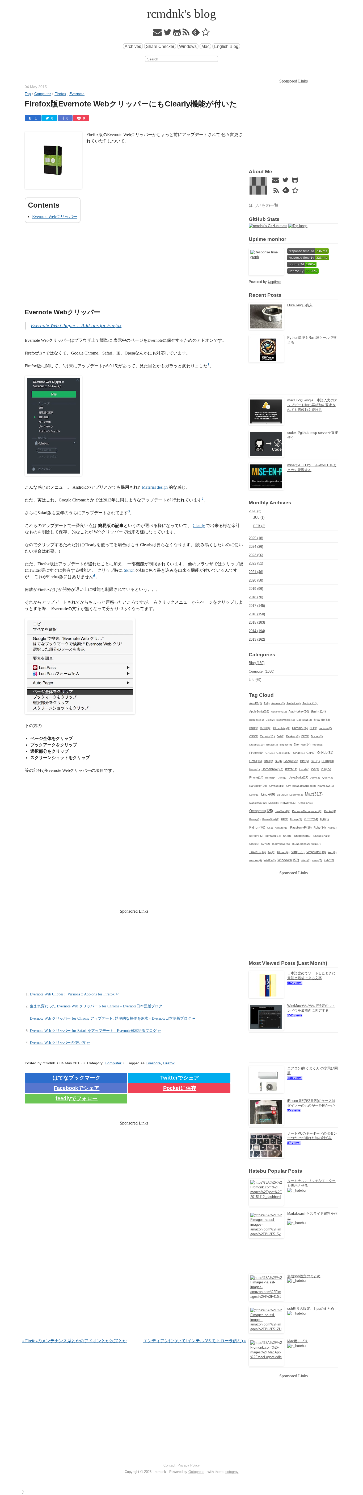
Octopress (196, 1472)
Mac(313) (314, 794)
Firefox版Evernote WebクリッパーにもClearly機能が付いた (131, 104)
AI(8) (266, 703)
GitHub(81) (325, 753)
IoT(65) (326, 769)
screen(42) (256, 835)
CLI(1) (313, 728)
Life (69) (255, 680)
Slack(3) (254, 843)
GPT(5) (304, 761)
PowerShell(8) (270, 819)
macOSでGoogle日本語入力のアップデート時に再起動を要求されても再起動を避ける (312, 405)
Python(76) (257, 827)
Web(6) (332, 852)
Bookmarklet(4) (285, 719)
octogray (232, 1472)
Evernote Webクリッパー (54, 216)
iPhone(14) (256, 777)
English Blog (226, 46)
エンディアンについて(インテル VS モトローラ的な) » (194, 1341)
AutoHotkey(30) (299, 711)
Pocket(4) (330, 811)
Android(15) (310, 703)
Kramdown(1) (326, 785)
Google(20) (291, 761)
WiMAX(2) (270, 860)
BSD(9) (253, 728)
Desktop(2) (292, 736)
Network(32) (288, 802)
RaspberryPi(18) (301, 827)
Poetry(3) (254, 819)
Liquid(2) (282, 794)
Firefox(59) (256, 752)
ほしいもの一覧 (263, 205)
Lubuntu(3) (296, 794)
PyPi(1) (324, 819)
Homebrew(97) (272, 769)
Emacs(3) (272, 744)
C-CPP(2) (265, 728)
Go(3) (278, 761)
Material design (155, 487)
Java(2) (282, 777)
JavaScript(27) (298, 777)
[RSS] (186, 34)
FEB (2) (259, 526)
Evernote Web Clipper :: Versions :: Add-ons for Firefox (72, 994)
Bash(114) (318, 711)
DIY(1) (305, 736)
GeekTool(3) (283, 752)
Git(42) (310, 752)
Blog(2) (270, 719)
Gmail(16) (255, 761)
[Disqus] (134, 1269)
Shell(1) (287, 835)
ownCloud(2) (282, 811)
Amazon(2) (278, 703)
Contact (169, 1465)
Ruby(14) (320, 827)
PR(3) (284, 819)
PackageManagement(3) (307, 811)
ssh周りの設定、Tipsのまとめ (310, 1309)
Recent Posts (265, 295)
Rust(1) (332, 827)
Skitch (129, 570)
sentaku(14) (273, 835)
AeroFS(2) (255, 703)
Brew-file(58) (322, 719)
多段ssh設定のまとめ (303, 1276)
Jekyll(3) (315, 777)
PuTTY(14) (311, 819)
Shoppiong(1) (321, 835)
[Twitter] (167, 34)
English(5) (286, 744)
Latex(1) (254, 794)
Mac (205, 46)
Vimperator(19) (316, 852)
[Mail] (157, 34)
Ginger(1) (299, 752)
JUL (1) (258, 518)
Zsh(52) (329, 860)
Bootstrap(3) (304, 719)
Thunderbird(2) (301, 843)
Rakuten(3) (281, 827)
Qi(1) (270, 827)
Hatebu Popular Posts (275, 1171)
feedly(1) (318, 744)
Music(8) (273, 802)
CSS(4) (253, 736)
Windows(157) (288, 860)
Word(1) (305, 860)
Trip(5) (271, 852)
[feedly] (195, 34)
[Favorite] (206, 34)
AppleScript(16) (259, 711)
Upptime (274, 282)
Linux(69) (268, 794)
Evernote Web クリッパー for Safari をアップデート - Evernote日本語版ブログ (93, 1030)
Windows (188, 46)
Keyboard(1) (276, 785)
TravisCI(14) (257, 852)
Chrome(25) (300, 728)
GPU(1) (315, 761)
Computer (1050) (261, 671)
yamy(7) (317, 860)
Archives (133, 46)
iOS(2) (315, 769)
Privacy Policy (189, 1465)
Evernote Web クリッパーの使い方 (58, 1042)
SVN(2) (265, 843)
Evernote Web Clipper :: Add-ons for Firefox (76, 325)
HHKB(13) (328, 761)
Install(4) (304, 769)
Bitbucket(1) (256, 719)
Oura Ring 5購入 (300, 305)
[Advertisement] (134, 266)
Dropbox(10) (256, 744)
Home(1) (254, 769)
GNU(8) (268, 761)
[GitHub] (177, 34)
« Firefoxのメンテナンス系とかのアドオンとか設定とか (74, 1341)
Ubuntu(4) (283, 852)
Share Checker (160, 46)
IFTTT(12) (291, 769)
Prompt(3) (296, 819)
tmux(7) (315, 843)
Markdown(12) (258, 802)
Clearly (199, 525)
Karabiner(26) (258, 785)
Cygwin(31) (267, 736)
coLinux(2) (325, 728)
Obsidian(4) (305, 802)
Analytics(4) (293, 703)
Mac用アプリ (297, 1341)
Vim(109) (298, 852)
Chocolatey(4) (281, 728)
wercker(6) (255, 860)
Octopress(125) (261, 811)
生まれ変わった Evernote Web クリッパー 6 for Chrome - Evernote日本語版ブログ (96, 1006)
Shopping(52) (302, 835)
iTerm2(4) (270, 777)
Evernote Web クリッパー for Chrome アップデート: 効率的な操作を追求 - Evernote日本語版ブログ (110, 1018)
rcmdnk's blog (181, 13)
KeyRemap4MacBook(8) (301, 785)
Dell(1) (280, 736)
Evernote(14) (302, 744)
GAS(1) (270, 752)
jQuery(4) (327, 777)
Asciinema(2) (279, 711)
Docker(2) (317, 736)
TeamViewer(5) (281, 843)
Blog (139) (256, 663)
